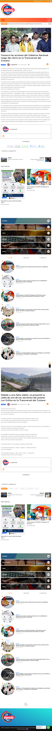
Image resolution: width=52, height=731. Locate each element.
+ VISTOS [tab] (9, 257)
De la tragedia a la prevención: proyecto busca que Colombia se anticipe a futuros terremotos (33, 339)
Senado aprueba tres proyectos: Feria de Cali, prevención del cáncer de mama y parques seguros (32, 310)
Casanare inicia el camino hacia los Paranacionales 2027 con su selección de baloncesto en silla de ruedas (33, 324)
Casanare (11, 488)
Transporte (22, 488)
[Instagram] (45, 1)
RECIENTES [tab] (26, 257)
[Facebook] (43, 1)
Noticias (3, 64)
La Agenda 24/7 (14, 64)
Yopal (37, 488)
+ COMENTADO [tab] (43, 257)
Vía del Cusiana (30, 488)
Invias (16, 488)
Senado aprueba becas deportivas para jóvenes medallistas (32, 267)
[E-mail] (3, 136)
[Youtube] (50, 1)
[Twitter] (48, 1)
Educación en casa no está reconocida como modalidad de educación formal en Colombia (31, 281)
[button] (49, 24)
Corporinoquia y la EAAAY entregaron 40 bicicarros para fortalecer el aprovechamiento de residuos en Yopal (28, 23)
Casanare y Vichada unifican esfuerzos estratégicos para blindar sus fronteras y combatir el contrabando (33, 353)
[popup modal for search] (49, 20)
